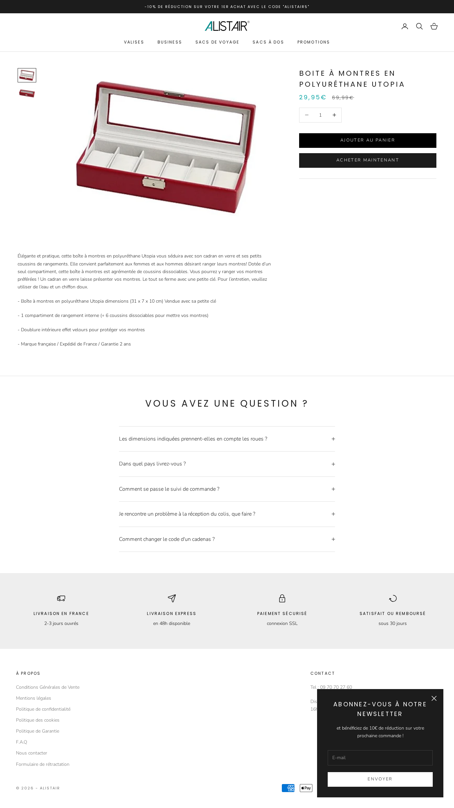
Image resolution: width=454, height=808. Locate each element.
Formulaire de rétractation (42, 764)
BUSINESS (170, 42)
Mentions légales (33, 698)
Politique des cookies (37, 720)
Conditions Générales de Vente (47, 687)
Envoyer (380, 779)
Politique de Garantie (37, 731)
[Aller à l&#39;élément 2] (27, 93)
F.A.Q (21, 742)
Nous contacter (31, 753)
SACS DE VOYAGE (217, 42)
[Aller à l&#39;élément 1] (27, 75)
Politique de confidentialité (43, 709)
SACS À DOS (268, 42)
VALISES (134, 42)
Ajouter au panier (367, 140)
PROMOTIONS (313, 42)
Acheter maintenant (367, 160)
